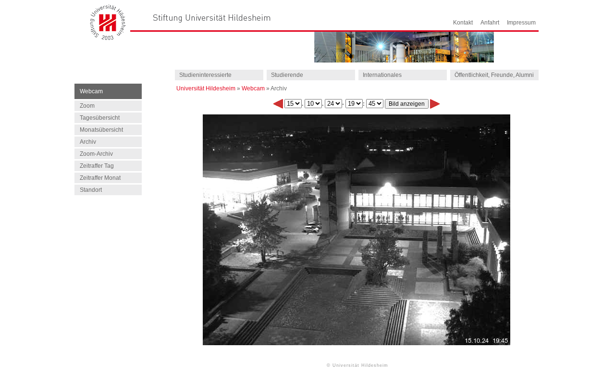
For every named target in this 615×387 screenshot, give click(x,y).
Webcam (253, 88)
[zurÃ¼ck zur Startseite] (108, 37)
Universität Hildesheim (205, 88)
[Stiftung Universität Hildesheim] (211, 17)
